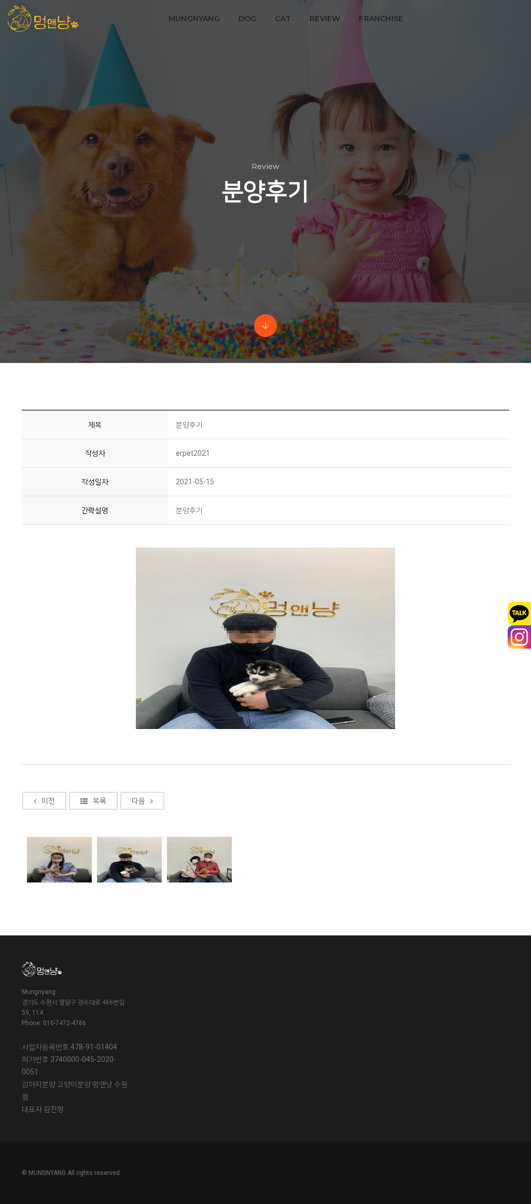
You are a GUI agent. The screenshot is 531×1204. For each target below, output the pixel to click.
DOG (248, 18)
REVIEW (325, 18)
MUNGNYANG (194, 18)
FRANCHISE (381, 18)
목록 (99, 800)
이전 (48, 800)
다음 (138, 800)
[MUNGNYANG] (43, 19)
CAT (283, 18)
